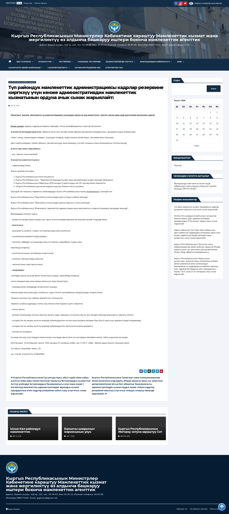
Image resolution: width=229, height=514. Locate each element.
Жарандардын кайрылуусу (155, 62)
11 (184, 123)
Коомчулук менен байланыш (25, 68)
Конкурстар (45, 62)
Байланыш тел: (182, 509)
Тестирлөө (65, 62)
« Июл (196, 146)
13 (197, 123)
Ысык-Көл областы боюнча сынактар (22, 82)
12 (191, 123)
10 (177, 123)
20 (197, 129)
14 (204, 123)
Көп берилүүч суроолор (198, 509)
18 (184, 129)
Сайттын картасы (40, 3)
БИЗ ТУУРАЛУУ (24, 62)
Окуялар (178, 165)
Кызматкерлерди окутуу (119, 62)
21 (204, 129)
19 (191, 129)
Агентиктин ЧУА (114, 68)
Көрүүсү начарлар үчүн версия (207, 3)
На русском (28, 3)
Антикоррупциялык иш (87, 68)
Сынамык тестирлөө (89, 62)
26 (191, 135)
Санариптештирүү (58, 68)
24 (177, 135)
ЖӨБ (179, 62)
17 (177, 129)
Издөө (176, 80)
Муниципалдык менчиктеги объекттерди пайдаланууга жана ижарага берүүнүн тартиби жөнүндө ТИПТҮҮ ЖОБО (195, 186)
